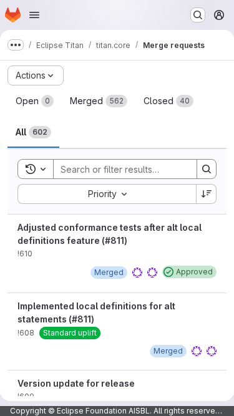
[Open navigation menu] (34, 15)
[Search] (207, 169)
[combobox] (106, 194)
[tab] (34, 101)
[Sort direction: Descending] (207, 194)
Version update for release (76, 383)
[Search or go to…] (197, 14)
